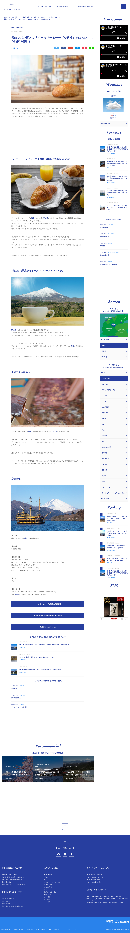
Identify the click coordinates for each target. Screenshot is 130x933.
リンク (74, 929)
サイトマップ (66, 929)
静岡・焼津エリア (7, 903)
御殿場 (17, 594)
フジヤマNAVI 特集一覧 (93, 882)
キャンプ (47, 902)
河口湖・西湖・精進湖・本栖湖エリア (13, 877)
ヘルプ (49, 929)
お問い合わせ (57, 929)
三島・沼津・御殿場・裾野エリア (12, 879)
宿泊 (45, 879)
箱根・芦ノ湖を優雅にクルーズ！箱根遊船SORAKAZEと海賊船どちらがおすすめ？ (107, 899)
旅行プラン (47, 894)
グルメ (46, 877)
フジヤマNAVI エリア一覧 (94, 874)
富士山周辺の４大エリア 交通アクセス (13, 884)
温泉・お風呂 (48, 884)
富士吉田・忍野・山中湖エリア (11, 874)
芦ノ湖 (45, 218)
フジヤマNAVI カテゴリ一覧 (95, 877)
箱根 (32, 218)
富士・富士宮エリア (8, 882)
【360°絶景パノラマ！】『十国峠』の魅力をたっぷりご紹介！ (105, 902)
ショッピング (48, 887)
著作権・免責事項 (40, 929)
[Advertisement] (48, 136)
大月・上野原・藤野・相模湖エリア (12, 906)
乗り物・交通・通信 (50, 892)
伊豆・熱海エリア (7, 901)
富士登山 (47, 899)
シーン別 (47, 897)
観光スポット (48, 874)
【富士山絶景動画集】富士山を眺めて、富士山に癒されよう (104, 896)
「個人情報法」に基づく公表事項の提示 (23, 929)
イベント (47, 889)
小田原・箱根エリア (8, 898)
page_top (65, 827)
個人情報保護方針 (5, 929)
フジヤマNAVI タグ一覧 (93, 879)
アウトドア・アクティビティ (53, 882)
